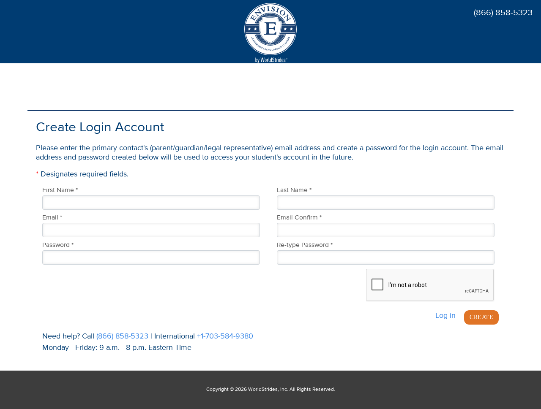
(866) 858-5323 (122, 336)
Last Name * (294, 190)
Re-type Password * (305, 245)
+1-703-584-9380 (225, 336)
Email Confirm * (299, 217)
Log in (445, 316)
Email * (52, 217)
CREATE (481, 317)
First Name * (60, 190)
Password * (58, 245)
